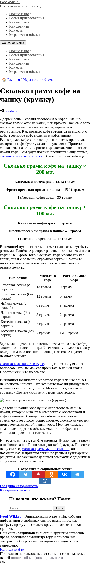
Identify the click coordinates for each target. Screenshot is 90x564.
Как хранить (19, 26)
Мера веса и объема (24, 35)
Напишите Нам (12, 549)
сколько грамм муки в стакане (45, 449)
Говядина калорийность (19, 486)
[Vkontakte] (64, 474)
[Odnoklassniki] (51, 474)
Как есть (16, 30)
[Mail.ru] (45, 481)
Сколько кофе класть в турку (22, 364)
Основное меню (13, 43)
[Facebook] (12, 474)
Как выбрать (19, 22)
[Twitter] (25, 474)
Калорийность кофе (15, 490)
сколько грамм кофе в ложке (22, 156)
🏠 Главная (10, 80)
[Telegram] (77, 474)
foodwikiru (12, 111)
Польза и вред (20, 14)
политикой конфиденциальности (37, 558)
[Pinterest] (38, 474)
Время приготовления (26, 18)
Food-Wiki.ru (10, 2)
